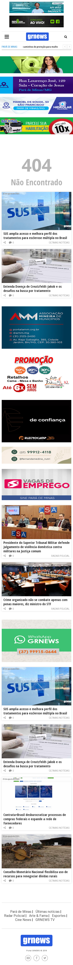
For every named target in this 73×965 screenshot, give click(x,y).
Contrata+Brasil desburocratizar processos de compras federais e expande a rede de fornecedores (34, 818)
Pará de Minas (20, 912)
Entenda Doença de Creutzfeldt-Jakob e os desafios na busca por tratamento (32, 288)
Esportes (59, 916)
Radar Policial (60, 556)
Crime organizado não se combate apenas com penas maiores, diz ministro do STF (35, 601)
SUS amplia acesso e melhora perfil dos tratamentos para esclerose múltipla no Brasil (35, 235)
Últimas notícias (59, 242)
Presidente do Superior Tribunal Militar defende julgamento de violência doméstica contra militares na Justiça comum (36, 546)
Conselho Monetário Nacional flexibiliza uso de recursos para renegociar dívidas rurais (35, 874)
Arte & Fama (38, 916)
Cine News (23, 920)
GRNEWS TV (45, 920)
